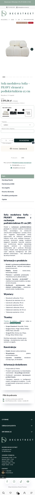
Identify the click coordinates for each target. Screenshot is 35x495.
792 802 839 (11, 7)
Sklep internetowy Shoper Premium (17, 487)
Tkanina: (4, 122)
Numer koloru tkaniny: (8, 128)
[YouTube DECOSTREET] (28, 481)
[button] (4, 76)
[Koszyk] (17, 493)
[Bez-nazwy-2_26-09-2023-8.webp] (17, 48)
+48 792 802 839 (6, 471)
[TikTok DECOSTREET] (21, 481)
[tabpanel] (17, 305)
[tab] (17, 176)
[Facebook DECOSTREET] (7, 481)
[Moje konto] (24, 493)
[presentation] (3, 49)
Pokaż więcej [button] (28, 112)
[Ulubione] (10, 492)
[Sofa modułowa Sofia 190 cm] (13, 113)
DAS (23, 157)
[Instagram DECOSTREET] (14, 481)
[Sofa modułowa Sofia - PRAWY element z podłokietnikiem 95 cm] (5, 113)
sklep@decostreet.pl (23, 7)
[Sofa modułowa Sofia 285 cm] (21, 113)
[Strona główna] (17, 14)
